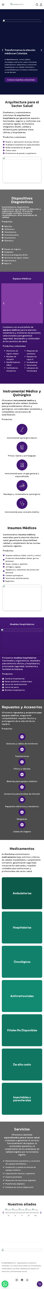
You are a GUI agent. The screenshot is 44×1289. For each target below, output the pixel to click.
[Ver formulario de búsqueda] (37, 4)
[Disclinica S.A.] (17, 4)
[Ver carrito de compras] (39, 1284)
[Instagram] (17, 1280)
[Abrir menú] (3, 4)
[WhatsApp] (27, 1280)
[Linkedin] (22, 1280)
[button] (2, 50)
